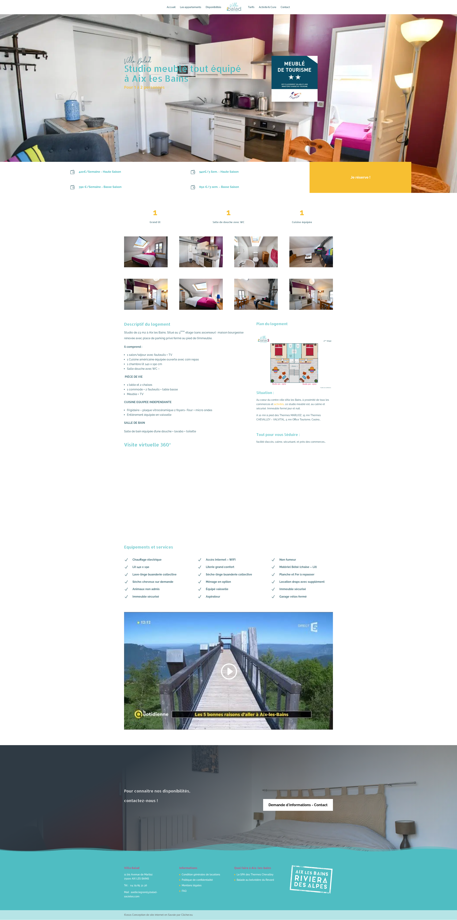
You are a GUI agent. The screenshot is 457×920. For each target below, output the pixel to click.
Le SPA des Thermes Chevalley (255, 874)
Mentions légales (192, 885)
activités (279, 404)
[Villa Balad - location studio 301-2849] (256, 267)
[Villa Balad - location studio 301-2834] (311, 309)
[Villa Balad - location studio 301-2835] (146, 309)
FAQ (184, 890)
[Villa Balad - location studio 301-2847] (146, 267)
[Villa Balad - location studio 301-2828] (256, 309)
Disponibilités (213, 7)
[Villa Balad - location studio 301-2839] (201, 309)
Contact (285, 7)
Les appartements (190, 7)
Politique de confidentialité (197, 879)
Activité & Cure (267, 7)
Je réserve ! (360, 177)
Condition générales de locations (201, 874)
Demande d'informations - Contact (298, 805)
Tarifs (251, 7)
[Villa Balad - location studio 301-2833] (201, 267)
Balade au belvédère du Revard (255, 879)
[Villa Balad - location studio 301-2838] (311, 267)
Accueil (171, 7)
